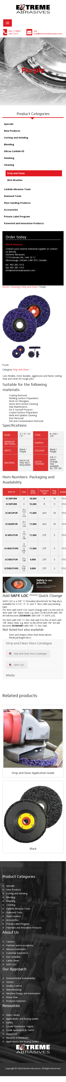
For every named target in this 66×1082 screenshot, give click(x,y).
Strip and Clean (16, 173)
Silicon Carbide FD (14, 151)
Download (11, 1033)
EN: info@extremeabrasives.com (48, 32)
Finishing (9, 158)
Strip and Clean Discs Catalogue (30, 653)
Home (5, 286)
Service (10, 981)
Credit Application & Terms (20, 1030)
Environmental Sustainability (20, 978)
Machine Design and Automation (23, 993)
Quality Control (14, 985)
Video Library (13, 1014)
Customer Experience (17, 952)
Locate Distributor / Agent (19, 1026)
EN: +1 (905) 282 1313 (15, 32)
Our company (13, 956)
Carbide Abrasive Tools (17, 189)
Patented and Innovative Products (24, 223)
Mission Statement (16, 949)
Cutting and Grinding (16, 137)
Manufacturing (13, 989)
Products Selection (16, 1000)
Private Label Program (17, 216)
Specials (8, 123)
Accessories (11, 209)
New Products (12, 130)
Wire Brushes (14, 180)
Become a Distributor (17, 1037)
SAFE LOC (19, 664)
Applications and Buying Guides (22, 1018)
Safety (9, 1022)
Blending (9, 144)
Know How (12, 997)
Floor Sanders (13, 916)
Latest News (12, 960)
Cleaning (9, 164)
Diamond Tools (12, 196)
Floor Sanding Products (17, 202)
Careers (10, 941)
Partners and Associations (19, 945)
